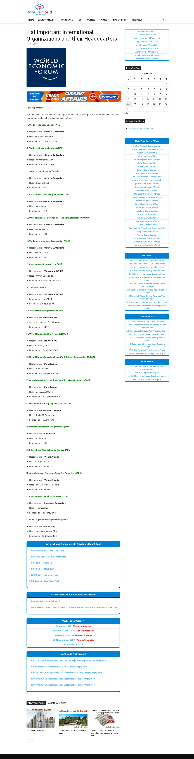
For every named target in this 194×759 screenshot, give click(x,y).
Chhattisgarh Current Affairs (147, 159)
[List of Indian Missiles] (41, 718)
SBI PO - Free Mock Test (42, 569)
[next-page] (32, 741)
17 (128, 99)
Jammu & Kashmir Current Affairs (147, 180)
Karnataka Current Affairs (147, 187)
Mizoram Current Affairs (147, 207)
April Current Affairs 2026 (147, 52)
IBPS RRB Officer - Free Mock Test (47, 550)
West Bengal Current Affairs (147, 245)
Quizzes (91, 20)
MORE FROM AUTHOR (57, 703)
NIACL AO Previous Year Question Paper (147, 353)
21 (154, 99)
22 (160, 99)
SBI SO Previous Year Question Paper (147, 267)
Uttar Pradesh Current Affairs (147, 238)
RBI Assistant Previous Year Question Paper (147, 302)
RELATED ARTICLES (36, 703)
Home (31, 20)
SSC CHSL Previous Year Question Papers (147, 376)
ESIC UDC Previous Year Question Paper (147, 350)
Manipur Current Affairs (147, 200)
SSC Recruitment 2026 (73, 640)
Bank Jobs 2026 (73, 626)
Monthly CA (66, 20)
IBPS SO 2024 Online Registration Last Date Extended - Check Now (63, 679)
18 (135, 99)
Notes (104, 20)
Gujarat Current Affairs (147, 170)
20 (148, 99)
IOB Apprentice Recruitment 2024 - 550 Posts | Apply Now (59, 666)
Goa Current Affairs (147, 166)
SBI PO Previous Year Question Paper (147, 260)
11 (135, 94)
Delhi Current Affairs (147, 163)
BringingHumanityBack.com (141, 128)
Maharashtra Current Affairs (147, 194)
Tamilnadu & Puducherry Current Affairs (147, 228)
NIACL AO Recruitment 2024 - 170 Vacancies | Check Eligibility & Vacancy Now (68, 660)
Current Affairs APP (147, 31)
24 (128, 104)
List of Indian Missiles (35, 730)
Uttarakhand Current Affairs (147, 241)
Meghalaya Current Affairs (147, 204)
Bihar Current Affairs (147, 156)
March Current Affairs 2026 (147, 55)
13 (148, 94)
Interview (137, 20)
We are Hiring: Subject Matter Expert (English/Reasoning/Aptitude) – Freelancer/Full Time (74, 607)
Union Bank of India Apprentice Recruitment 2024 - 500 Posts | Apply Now (66, 672)
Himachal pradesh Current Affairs (147, 176)
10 (128, 94)
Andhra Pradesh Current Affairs (147, 146)
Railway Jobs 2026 (73, 635)
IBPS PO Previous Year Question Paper (147, 270)
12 (142, 94)
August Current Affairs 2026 (147, 38)
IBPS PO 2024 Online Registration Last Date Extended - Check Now (63, 685)
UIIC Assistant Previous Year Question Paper (147, 331)
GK (80, 20)
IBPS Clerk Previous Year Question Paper (147, 274)
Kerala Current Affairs (147, 190)
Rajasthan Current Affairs (147, 221)
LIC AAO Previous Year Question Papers (147, 321)
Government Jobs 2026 (73, 630)
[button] (164, 20)
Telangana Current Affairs (147, 231)
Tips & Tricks (119, 20)
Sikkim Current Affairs (147, 224)
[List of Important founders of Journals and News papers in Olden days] (105, 718)
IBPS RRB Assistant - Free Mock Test (48, 556)
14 (154, 94)
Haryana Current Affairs (147, 173)
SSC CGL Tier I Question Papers (147, 379)
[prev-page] (28, 741)
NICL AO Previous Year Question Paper (147, 334)
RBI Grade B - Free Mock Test (45, 581)
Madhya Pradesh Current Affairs (147, 197)
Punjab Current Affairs (147, 218)
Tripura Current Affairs (147, 235)
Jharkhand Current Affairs (147, 183)
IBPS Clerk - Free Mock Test (44, 575)
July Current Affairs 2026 (147, 41)
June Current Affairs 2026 (147, 45)
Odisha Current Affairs (147, 214)
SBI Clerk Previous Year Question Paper (147, 263)
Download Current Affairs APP (45, 601)
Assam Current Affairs (147, 153)
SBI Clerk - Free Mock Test (43, 563)
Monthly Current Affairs (147, 58)
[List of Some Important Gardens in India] (73, 718)
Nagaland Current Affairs (147, 211)
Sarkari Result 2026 (73, 644)
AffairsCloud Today (147, 34)
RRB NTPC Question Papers (147, 372)
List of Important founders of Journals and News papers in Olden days (104, 733)
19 (142, 99)
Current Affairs (46, 20)
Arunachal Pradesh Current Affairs (147, 149)
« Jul (126, 113)
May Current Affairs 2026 (147, 48)
